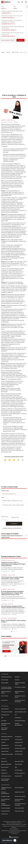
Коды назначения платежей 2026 (5, 779)
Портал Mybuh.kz (5, 708)
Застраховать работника (6, 736)
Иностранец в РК (5, 714)
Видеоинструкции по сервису (6, 692)
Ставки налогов (4, 751)
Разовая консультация (20, 748)
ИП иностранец (18, 745)
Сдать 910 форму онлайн (20, 711)
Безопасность (4, 700)
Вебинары (17, 676)
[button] (11, 631)
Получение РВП (18, 776)
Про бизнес (3, 770)
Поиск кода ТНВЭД (19, 808)
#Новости (3, 120)
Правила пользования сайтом (20, 683)
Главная (3, 52)
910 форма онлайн (5, 796)
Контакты (17, 679)
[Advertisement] (14, 59)
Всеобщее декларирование (19, 724)
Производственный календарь (5, 724)
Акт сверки (3, 720)
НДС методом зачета (6, 776)
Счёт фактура (18, 717)
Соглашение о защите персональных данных (6, 688)
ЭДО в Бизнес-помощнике (4, 728)
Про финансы (4, 773)
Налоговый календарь (20, 720)
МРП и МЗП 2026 (18, 754)
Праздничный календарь (7, 754)
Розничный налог (5, 748)
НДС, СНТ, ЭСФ (15, 52)
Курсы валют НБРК (19, 761)
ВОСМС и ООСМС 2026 (6, 764)
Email (2, 497)
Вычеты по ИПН (4, 767)
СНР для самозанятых (20, 773)
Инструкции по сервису (20, 687)
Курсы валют (4, 761)
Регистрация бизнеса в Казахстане (20, 804)
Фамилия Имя (5, 490)
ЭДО (16, 767)
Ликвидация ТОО (19, 742)
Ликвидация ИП (5, 745)
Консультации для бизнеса (5, 800)
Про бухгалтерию (19, 770)
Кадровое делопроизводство (5, 804)
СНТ (16, 714)
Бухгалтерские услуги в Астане (20, 696)
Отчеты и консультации (20, 708)
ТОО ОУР (3, 742)
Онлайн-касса (4, 813)
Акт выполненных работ (6, 711)
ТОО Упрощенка (18, 739)
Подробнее (20, 40)
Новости (8, 52)
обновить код (6, 519)
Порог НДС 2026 (18, 764)
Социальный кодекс (19, 811)
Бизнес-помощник (19, 787)
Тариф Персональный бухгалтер (6, 788)
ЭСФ (2, 717)
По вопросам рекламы (6, 676)
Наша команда (4, 679)
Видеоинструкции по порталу (19, 692)
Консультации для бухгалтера (19, 800)
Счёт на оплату (4, 695)
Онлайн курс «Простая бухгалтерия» (20, 701)
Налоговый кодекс (5, 811)
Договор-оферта (4, 682)
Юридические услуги (19, 792)
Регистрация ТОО (5, 739)
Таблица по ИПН (18, 751)
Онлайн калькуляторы (20, 796)
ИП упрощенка (18, 736)
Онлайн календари (5, 808)
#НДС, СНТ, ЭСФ (10, 120)
